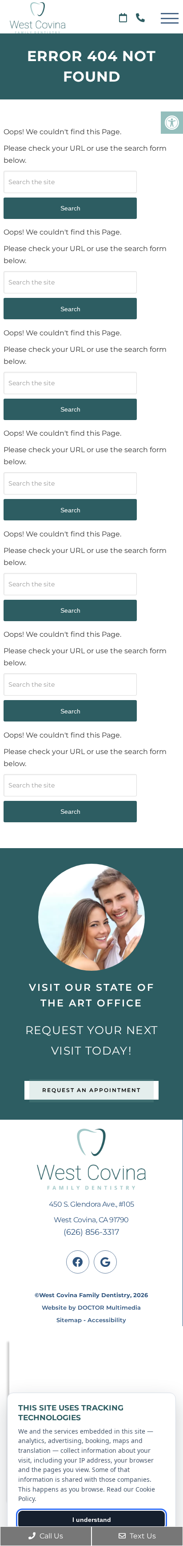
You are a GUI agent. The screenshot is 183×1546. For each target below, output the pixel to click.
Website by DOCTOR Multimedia (91, 1307)
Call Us (50, 1536)
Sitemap (69, 1319)
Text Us (142, 1536)
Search (70, 208)
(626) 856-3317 (91, 1232)
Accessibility (107, 1319)
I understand (91, 1519)
